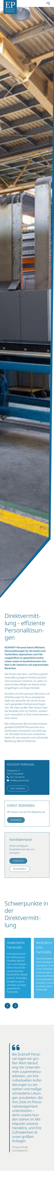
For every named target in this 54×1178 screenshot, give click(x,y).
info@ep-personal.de (19, 780)
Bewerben (16, 820)
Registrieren (19, 869)
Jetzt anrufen (18, 788)
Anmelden (18, 860)
